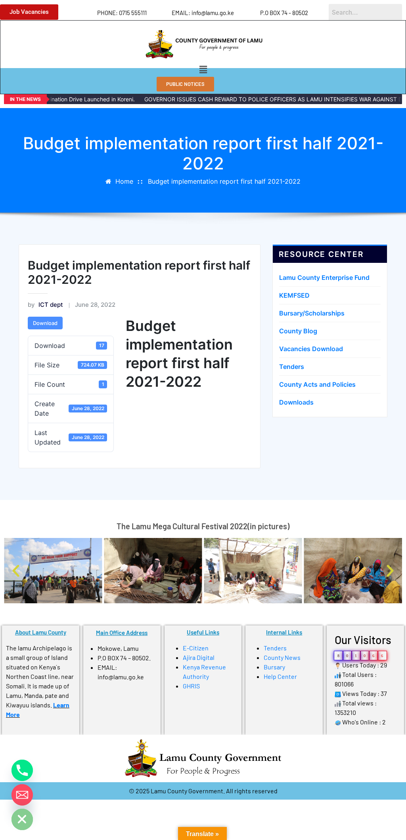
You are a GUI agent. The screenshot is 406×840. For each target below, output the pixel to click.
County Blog (298, 331)
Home (124, 181)
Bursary (274, 667)
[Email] (22, 795)
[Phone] (22, 770)
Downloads (296, 402)
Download (45, 323)
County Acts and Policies (317, 384)
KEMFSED (294, 295)
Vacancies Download (311, 349)
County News (282, 657)
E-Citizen (196, 648)
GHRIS (191, 686)
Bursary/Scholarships (312, 313)
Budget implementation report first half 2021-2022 (224, 181)
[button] (203, 69)
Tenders (291, 367)
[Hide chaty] (22, 819)
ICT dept (45, 304)
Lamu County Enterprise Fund (324, 277)
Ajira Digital (198, 657)
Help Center (280, 676)
